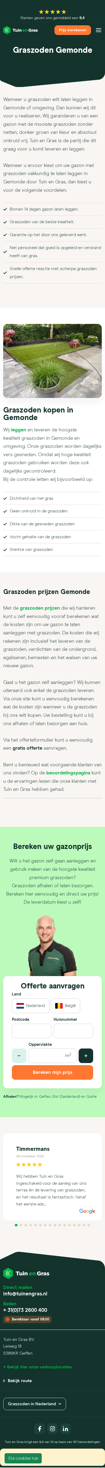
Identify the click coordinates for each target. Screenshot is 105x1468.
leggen (18, 430)
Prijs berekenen (72, 30)
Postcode (20, 1020)
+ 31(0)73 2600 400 (25, 1310)
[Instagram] (52, 1428)
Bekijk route (20, 1381)
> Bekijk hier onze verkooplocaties (37, 1367)
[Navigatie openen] (98, 30)
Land (16, 994)
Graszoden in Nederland (32, 1404)
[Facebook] (39, 1428)
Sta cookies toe (23, 1458)
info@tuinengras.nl (25, 1293)
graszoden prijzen (40, 608)
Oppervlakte (40, 1045)
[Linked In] (65, 1428)
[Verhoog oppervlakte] (86, 1055)
